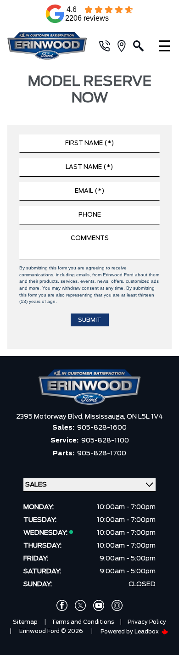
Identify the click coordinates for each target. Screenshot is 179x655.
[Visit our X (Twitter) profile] (80, 605)
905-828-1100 (105, 440)
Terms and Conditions (82, 622)
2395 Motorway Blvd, (50, 417)
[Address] (125, 46)
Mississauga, (106, 417)
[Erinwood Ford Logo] (48, 46)
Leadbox (147, 631)
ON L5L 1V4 (145, 417)
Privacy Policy (147, 622)
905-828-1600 (102, 428)
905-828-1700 (101, 453)
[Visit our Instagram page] (117, 605)
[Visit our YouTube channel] (98, 605)
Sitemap (25, 622)
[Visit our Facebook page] (61, 605)
